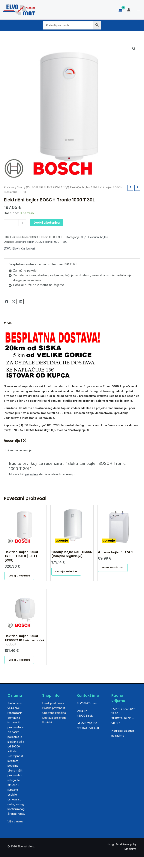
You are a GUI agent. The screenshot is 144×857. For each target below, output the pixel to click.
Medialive (130, 848)
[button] (133, 48)
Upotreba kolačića (54, 713)
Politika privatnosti (53, 708)
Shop (20, 187)
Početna (9, 187)
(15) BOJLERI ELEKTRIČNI (43, 187)
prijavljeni (31, 474)
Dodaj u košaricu (47, 222)
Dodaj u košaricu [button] (19, 575)
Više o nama (15, 821)
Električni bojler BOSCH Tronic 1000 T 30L (41, 241)
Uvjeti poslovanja (53, 703)
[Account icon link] (128, 9)
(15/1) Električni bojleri (76, 187)
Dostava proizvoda (54, 717)
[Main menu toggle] (138, 10)
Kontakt (47, 722)
